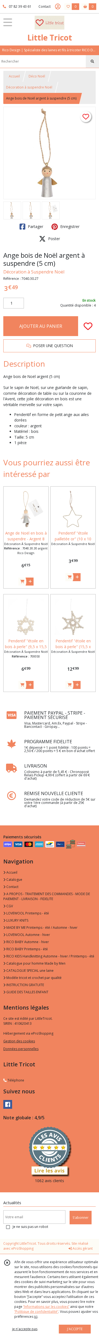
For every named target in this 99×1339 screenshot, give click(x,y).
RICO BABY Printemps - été (27, 949)
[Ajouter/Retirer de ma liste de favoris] (88, 326)
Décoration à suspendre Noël (29, 87)
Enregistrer (69, 226)
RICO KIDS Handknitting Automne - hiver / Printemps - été (50, 956)
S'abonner (81, 1217)
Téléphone (15, 1080)
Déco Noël (37, 76)
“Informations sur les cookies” (46, 1306)
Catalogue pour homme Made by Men (35, 963)
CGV (9, 906)
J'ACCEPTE (74, 1329)
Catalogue (14, 879)
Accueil (14, 76)
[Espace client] (57, 6)
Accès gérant (82, 1248)
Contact (44, 6)
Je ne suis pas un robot (30, 1226)
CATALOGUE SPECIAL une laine (30, 970)
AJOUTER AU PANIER (40, 326)
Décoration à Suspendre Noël (33, 272)
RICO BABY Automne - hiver (27, 942)
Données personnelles (20, 1048)
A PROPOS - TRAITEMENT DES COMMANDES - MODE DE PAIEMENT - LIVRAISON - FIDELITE (46, 896)
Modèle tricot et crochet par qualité (34, 977)
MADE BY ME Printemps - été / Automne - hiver (42, 927)
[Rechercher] (92, 61)
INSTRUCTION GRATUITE (25, 985)
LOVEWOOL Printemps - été (27, 913)
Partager (35, 226)
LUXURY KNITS (17, 920)
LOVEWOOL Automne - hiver (28, 934)
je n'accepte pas (24, 1329)
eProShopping (22, 1248)
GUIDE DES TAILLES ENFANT (27, 992)
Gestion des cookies (19, 1041)
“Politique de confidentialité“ (36, 1311)
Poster (53, 238)
